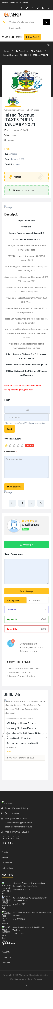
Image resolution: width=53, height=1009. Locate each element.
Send (9, 429)
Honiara (24, 647)
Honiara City (36, 647)
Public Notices (32, 109)
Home (6, 51)
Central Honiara (28, 643)
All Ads (5, 852)
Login (7, 36)
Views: (7, 135)
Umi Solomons (17, 979)
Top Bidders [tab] (34, 600)
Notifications (7, 868)
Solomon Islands (28, 651)
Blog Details (36, 51)
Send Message (26, 591)
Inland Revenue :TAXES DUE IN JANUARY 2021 (25, 55)
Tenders (26, 734)
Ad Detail (20, 51)
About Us (14, 2)
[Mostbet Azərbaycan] (26, 985)
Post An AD (33, 37)
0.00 (43, 619)
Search (5, 2)
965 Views (13, 773)
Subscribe (23, 2)
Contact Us (6, 957)
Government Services (14, 109)
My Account (7, 862)
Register (18, 36)
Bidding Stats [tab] (13, 600)
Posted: (8, 130)
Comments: (10, 451)
